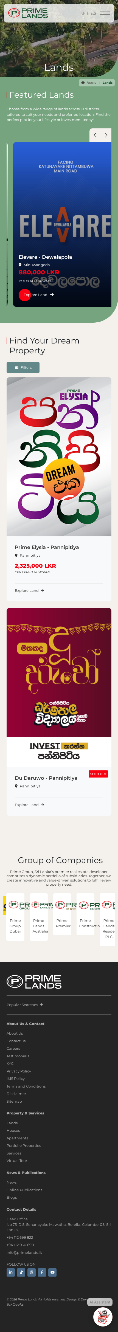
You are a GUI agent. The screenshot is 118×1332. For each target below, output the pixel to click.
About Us (15, 1033)
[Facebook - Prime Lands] (42, 1272)
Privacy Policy (19, 1071)
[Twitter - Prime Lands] (21, 1272)
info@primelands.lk (24, 1252)
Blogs (12, 1197)
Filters (26, 367)
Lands (12, 1123)
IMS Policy (16, 1078)
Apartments (17, 1138)
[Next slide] (105, 136)
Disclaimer (16, 1093)
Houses (13, 1130)
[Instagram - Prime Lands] (31, 1272)
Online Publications (24, 1190)
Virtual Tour (17, 1160)
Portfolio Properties (24, 1145)
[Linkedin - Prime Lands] (11, 1272)
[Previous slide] (94, 136)
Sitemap (14, 1101)
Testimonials (18, 1056)
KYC (10, 1063)
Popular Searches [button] (22, 1004)
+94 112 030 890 (20, 1245)
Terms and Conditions (26, 1086)
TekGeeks (15, 1304)
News (11, 1182)
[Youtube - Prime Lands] (52, 1272)
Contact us (16, 1041)
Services (14, 1153)
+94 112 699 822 (20, 1237)
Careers (13, 1048)
